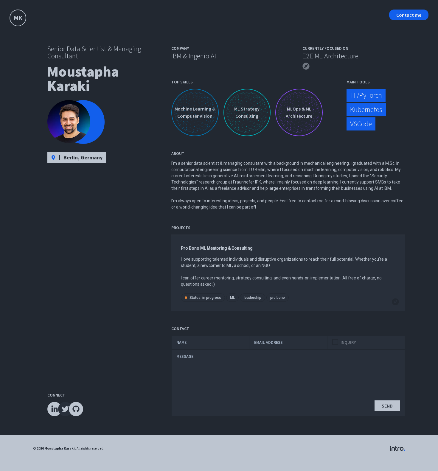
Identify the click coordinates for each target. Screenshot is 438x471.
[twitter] (65, 409)
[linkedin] (54, 409)
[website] (304, 65)
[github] (76, 409)
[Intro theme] (397, 448)
